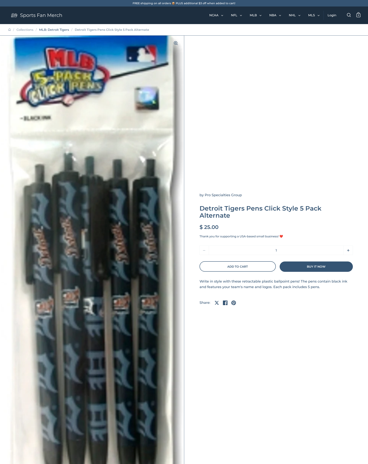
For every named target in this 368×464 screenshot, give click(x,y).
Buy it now (316, 266)
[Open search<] (349, 15)
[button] (348, 250)
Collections (24, 30)
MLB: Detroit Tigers (54, 30)
